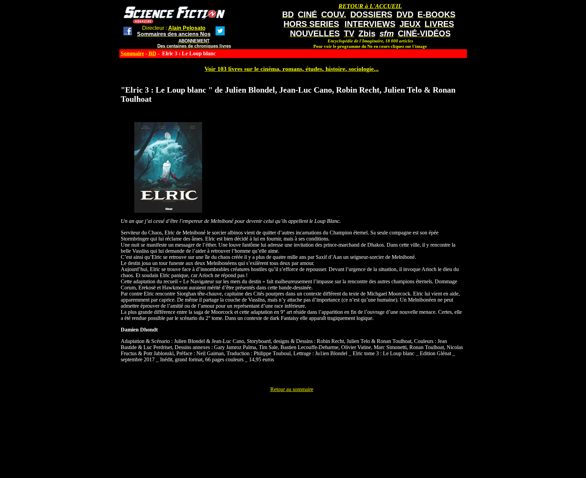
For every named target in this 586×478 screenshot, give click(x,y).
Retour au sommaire (291, 389)
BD (152, 53)
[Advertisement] (291, 408)
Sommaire (132, 53)
